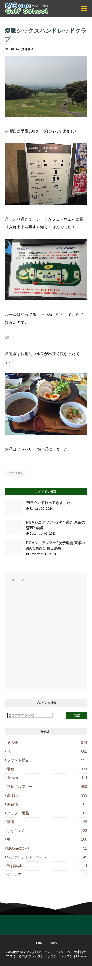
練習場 (47, 804)
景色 (47, 769)
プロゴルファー (47, 786)
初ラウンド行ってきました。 (50, 502)
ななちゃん (47, 830)
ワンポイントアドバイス (47, 857)
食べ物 (47, 778)
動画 (47, 822)
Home (40, 943)
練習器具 (47, 866)
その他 (47, 742)
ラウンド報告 (15, 472)
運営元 (54, 943)
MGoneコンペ (47, 848)
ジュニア (47, 875)
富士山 (47, 795)
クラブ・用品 (47, 813)
